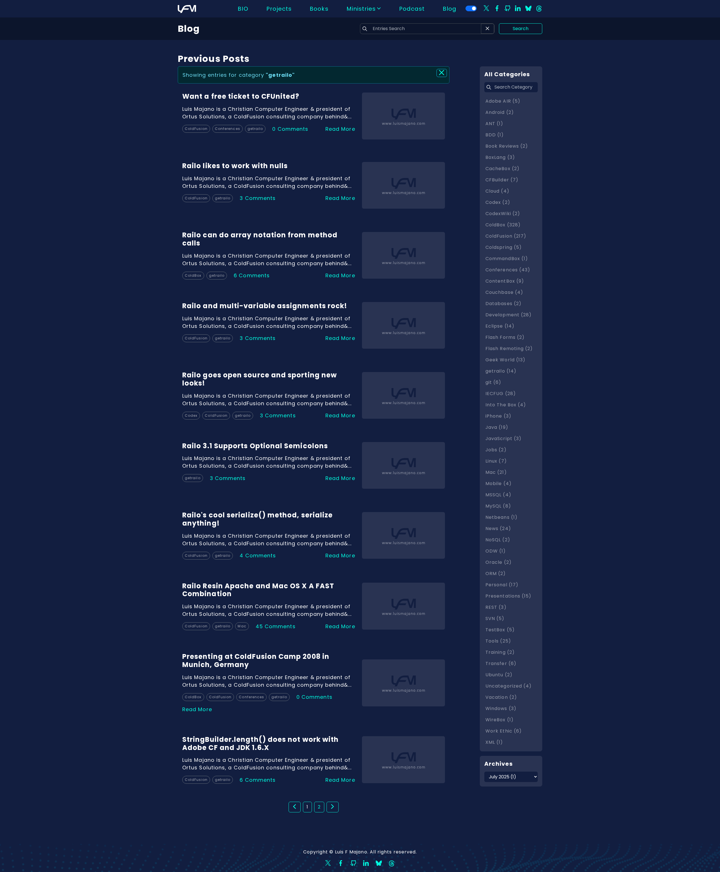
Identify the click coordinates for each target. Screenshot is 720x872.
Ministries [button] (361, 9)
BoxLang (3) (500, 157)
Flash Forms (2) (505, 337)
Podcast (412, 9)
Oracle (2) (498, 562)
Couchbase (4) (504, 292)
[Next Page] (333, 807)
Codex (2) (497, 202)
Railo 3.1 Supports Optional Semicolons (255, 445)
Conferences (227, 128)
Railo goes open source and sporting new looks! (259, 379)
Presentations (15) (508, 596)
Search (520, 28)
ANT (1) (494, 123)
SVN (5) (495, 618)
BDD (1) (494, 135)
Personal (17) (501, 585)
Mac (242, 626)
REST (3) (496, 607)
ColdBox (193, 275)
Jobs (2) (496, 450)
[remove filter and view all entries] (441, 73)
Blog (449, 9)
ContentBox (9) (504, 281)
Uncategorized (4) (508, 686)
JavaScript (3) (503, 438)
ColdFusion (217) (505, 236)
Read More (340, 128)
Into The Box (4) (505, 405)
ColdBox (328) (503, 225)
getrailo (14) (500, 371)
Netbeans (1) (501, 517)
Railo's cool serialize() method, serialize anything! (257, 519)
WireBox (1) (499, 719)
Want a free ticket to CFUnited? (240, 96)
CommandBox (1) (506, 258)
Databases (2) (503, 303)
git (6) (493, 382)
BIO (243, 9)
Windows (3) (500, 708)
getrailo (255, 128)
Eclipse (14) (499, 326)
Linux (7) (496, 461)
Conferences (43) (507, 270)
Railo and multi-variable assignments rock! (264, 305)
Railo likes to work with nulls (235, 165)
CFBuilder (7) (501, 180)
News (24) (498, 528)
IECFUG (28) (500, 393)
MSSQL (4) (498, 495)
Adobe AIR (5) (502, 101)
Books (319, 9)
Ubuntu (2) (498, 675)
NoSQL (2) (497, 540)
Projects (279, 9)
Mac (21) (496, 472)
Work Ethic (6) (503, 731)
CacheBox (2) (502, 168)
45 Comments (276, 626)
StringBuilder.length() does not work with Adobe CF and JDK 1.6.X (260, 743)
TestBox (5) (500, 630)
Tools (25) (498, 641)
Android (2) (499, 112)
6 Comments (252, 275)
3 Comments (258, 198)
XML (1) (494, 742)
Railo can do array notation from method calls (260, 239)
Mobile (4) (498, 483)
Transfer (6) (500, 663)
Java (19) (496, 427)
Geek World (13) (505, 360)
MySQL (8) (498, 506)
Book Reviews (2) (506, 146)
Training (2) (500, 652)
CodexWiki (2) (502, 213)
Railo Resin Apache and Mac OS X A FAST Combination (258, 590)
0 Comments (290, 128)
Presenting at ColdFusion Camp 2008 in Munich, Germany (255, 660)
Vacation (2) (501, 697)
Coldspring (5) (503, 247)
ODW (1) (495, 551)
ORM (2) (495, 573)
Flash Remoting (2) (509, 348)
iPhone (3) (498, 416)
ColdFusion (196, 128)
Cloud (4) (497, 191)
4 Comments (258, 555)
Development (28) (508, 315)
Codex (191, 415)
